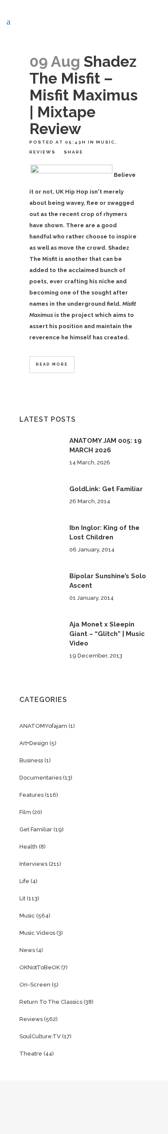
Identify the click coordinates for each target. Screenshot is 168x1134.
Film (25, 812)
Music (105, 142)
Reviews (42, 152)
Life (24, 881)
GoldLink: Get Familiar (106, 489)
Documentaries (40, 777)
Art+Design (33, 743)
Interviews (33, 864)
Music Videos (37, 933)
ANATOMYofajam (43, 726)
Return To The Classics (50, 1002)
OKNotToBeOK (39, 967)
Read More (52, 364)
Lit (22, 898)
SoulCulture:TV (40, 1036)
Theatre (30, 1053)
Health (28, 846)
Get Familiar (35, 829)
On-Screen (34, 984)
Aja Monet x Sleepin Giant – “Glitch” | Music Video (107, 633)
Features (31, 795)
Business (31, 760)
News (27, 950)
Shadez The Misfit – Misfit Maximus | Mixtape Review (83, 95)
